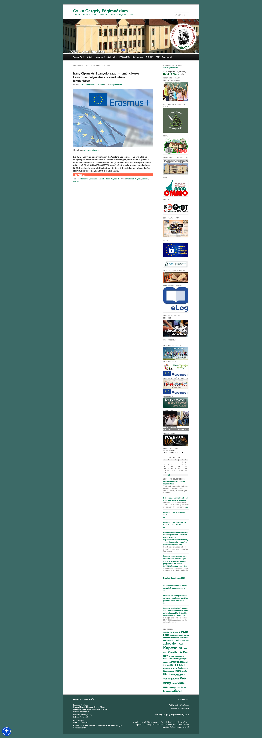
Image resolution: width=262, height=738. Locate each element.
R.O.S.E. (149, 57)
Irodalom (172, 643)
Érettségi (170, 691)
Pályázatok (115, 179)
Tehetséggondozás (174, 666)
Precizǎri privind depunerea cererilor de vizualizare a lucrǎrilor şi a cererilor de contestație (175, 598)
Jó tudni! (100, 57)
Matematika (179, 656)
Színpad (167, 665)
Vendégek (169, 678)
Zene (178, 688)
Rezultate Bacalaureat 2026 (174, 578)
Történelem (181, 670)
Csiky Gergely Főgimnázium (100, 11)
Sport (185, 661)
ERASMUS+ (124, 57)
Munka (165, 658)
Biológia (180, 635)
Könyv (171, 656)
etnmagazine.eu (91, 149)
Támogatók (167, 57)
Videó (174, 683)
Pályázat (138, 179)
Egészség (167, 637)
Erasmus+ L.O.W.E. (97, 179)
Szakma (145, 179)
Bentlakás (173, 635)
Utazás (76, 181)
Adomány (166, 632)
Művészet (173, 658)
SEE (158, 57)
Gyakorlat (130, 179)
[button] (7, 731)
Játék (181, 644)
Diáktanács (138, 57)
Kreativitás (175, 652)
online (170, 67)
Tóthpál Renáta (116, 84)
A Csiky (90, 57)
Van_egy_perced (179, 674)
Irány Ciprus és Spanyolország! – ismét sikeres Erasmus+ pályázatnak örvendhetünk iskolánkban (106, 77)
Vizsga (173, 687)
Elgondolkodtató (177, 637)
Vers (177, 678)
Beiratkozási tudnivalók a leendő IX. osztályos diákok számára (175, 499)
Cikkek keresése (169, 450)
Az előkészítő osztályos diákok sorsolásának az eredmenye (175, 586)
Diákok (186, 635)
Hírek (108, 179)
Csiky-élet (112, 57)
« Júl (168, 475)
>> (174, 492)
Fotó (171, 640)
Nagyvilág (181, 658)
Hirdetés (178, 640)
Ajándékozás (174, 632)
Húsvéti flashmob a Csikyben (176, 429)
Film (168, 640)
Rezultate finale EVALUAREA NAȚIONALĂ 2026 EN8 (174, 523)
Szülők (174, 665)
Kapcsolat (172, 648)
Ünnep (178, 691)
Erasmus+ (85, 179)
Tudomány (170, 671)
